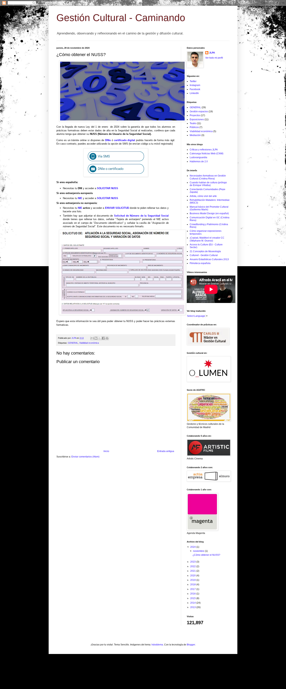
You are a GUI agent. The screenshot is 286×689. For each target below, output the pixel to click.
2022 (193, 566)
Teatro (193, 123)
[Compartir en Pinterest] (107, 338)
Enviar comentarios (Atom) (85, 456)
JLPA (212, 52)
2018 (193, 584)
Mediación (195, 135)
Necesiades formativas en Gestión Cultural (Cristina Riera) (208, 177)
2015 (193, 598)
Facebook (195, 89)
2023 (193, 561)
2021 (193, 571)
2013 (193, 607)
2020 (193, 575)
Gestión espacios (199, 111)
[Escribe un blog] (96, 338)
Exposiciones (197, 119)
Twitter (193, 81)
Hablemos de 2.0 (199, 161)
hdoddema (157, 644)
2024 (193, 547)
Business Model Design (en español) (209, 213)
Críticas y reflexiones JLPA (204, 149)
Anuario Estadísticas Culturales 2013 (209, 259)
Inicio (106, 451)
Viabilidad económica (89, 343)
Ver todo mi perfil (214, 57)
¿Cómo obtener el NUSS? (206, 555)
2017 (193, 589)
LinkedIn (194, 93)
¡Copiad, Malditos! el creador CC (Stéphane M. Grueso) (207, 239)
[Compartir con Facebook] (103, 338)
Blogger (191, 644)
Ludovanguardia (198, 157)
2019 (193, 580)
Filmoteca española (200, 263)
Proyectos (195, 115)
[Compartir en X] (100, 338)
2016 (193, 593)
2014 (193, 602)
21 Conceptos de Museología (205, 251)
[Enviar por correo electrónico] (92, 338)
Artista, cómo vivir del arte (203, 196)
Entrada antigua (165, 451)
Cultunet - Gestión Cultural (204, 255)
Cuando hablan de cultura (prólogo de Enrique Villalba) (208, 184)
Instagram (195, 85)
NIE (80, 198)
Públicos (194, 127)
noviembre (199, 551)
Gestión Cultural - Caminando (120, 17)
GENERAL (73, 343)
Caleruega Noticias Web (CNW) (206, 153)
